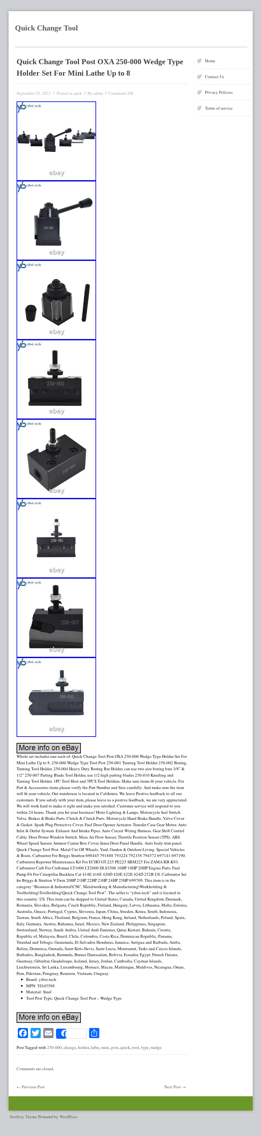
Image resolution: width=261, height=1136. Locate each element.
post (114, 1047)
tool (135, 1047)
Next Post (175, 1087)
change (70, 1047)
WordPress (68, 1116)
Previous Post (31, 1087)
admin (98, 93)
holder (83, 1047)
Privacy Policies (219, 92)
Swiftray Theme (24, 1116)
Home (210, 61)
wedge (156, 1047)
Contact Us (214, 76)
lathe (95, 1047)
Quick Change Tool (46, 28)
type (145, 1047)
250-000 (54, 1047)
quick (78, 93)
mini (105, 1047)
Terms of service (219, 108)
